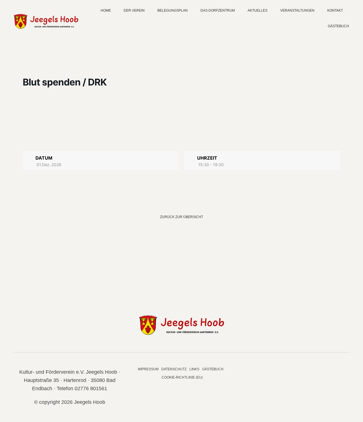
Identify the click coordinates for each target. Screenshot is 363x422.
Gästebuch (338, 26)
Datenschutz (174, 369)
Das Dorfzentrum (218, 10)
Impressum (148, 369)
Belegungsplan (172, 10)
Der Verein (134, 10)
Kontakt (335, 10)
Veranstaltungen (297, 10)
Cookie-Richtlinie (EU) (182, 377)
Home (106, 10)
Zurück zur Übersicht (181, 217)
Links (194, 369)
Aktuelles (257, 10)
